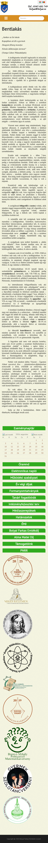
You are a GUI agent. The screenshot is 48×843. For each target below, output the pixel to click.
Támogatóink (24, 544)
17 (6, 450)
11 (12, 446)
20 (24, 450)
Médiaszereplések (24, 511)
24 (6, 453)
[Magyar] (40, 2)
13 (24, 446)
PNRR (24, 550)
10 (6, 446)
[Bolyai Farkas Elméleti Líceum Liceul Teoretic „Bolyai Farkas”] (5, 7)
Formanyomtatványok (24, 491)
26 (18, 453)
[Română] (44, 2)
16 (42, 446)
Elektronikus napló (24, 471)
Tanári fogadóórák (24, 497)
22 (36, 450)
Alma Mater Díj (24, 537)
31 (6, 456)
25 (12, 453)
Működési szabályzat (24, 478)
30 (42, 453)
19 (18, 450)
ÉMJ (24, 524)
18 (12, 450)
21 (30, 450)
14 (30, 446)
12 (18, 446)
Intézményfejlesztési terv (24, 504)
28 (30, 453)
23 (42, 450)
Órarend (24, 464)
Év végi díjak (24, 484)
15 (36, 446)
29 (36, 453)
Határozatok (24, 517)
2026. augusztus (22, 434)
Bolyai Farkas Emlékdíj (24, 530)
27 (24, 453)
